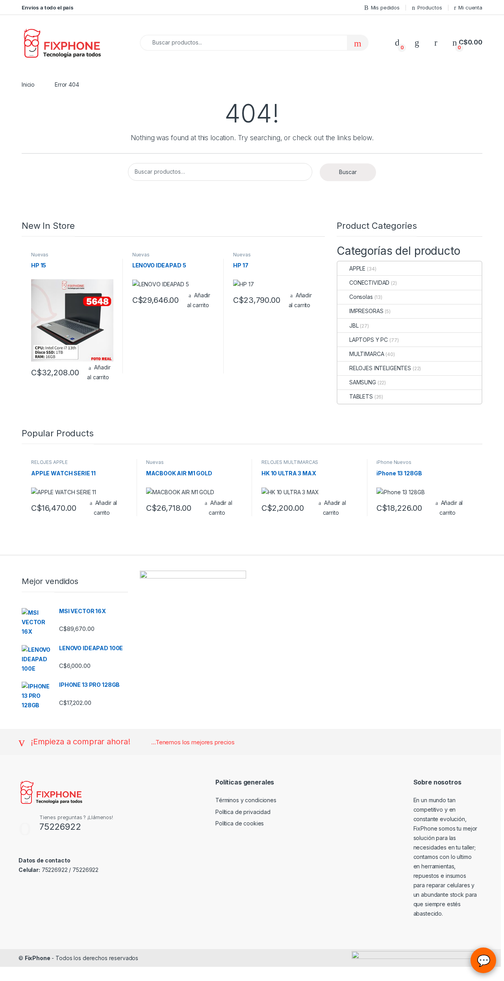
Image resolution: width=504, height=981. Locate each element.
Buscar (348, 172)
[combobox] (243, 43)
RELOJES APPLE (49, 462)
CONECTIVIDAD (369, 282)
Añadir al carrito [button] (98, 372)
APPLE (357, 268)
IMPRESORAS (366, 311)
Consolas (361, 296)
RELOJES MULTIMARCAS (289, 462)
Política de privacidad (243, 812)
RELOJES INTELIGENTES (380, 368)
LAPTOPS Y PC (368, 339)
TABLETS (361, 396)
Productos (429, 7)
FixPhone (37, 958)
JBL (353, 325)
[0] (397, 42)
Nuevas (39, 255)
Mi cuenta (470, 7)
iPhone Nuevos (393, 462)
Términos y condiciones (245, 800)
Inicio (28, 84)
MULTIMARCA (366, 353)
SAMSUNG (362, 382)
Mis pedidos (385, 7)
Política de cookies (239, 823)
